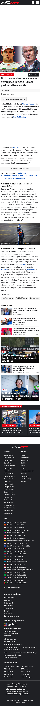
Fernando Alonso (9, 494)
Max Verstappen (28, 104)
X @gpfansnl (8, 600)
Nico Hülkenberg (9, 508)
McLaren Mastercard (27, 471)
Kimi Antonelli (8, 484)
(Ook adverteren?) (15, 587)
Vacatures (22, 686)
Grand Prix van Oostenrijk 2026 (17, 543)
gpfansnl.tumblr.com (12, 616)
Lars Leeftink (5, 90)
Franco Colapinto (9, 465)
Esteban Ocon (8, 492)
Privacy (14, 684)
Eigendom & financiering (13, 694)
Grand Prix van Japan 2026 (15, 527)
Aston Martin (25, 458)
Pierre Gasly (8, 468)
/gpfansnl (9, 611)
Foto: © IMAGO (5, 70)
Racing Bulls (25, 476)
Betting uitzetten (11, 689)
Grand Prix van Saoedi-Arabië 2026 (18, 530)
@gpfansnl (9, 603)
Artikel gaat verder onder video (20, 168)
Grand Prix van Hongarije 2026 (16, 551)
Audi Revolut (25, 460)
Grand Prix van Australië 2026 (16, 522)
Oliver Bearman (9, 489)
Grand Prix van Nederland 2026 (17, 554)
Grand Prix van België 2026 (15, 548)
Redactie (8, 684)
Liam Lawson (8, 473)
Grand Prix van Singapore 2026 (17, 567)
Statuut (16, 686)
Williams (23, 481)
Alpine (23, 455)
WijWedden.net (9, 674)
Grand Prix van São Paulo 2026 (17, 575)
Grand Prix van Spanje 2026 (15, 559)
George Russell (9, 487)
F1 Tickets (25, 694)
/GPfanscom (10, 598)
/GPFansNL (10, 605)
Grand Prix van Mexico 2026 (16, 572)
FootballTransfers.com (11, 666)
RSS (19, 684)
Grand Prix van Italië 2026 (15, 556)
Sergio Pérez (8, 513)
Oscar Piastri (8, 463)
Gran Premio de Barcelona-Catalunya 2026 (20, 541)
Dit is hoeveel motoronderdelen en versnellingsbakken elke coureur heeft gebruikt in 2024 (19, 175)
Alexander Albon (9, 479)
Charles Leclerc (9, 458)
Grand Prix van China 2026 (15, 525)
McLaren (4, 270)
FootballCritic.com (27, 666)
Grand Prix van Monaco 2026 (16, 538)
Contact (24, 684)
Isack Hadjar (8, 471)
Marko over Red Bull (7, 74)
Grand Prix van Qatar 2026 (15, 580)
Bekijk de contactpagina (10, 657)
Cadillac (23, 463)
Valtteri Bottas (8, 510)
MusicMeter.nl (25, 671)
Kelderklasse (25, 674)
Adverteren (9, 686)
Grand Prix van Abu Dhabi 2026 (17, 583)
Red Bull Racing (19, 117)
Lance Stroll (8, 497)
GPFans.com (25, 669)
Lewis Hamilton (9, 455)
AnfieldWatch (8, 677)
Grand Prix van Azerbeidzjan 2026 (17, 562)
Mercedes (31, 270)
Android (19, 689)
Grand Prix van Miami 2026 (15, 533)
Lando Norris (8, 460)
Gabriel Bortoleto (9, 505)
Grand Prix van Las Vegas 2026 (17, 577)
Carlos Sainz (8, 481)
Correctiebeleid (23, 691)
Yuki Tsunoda (8, 502)
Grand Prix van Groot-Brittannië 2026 (18, 546)
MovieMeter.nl (8, 671)
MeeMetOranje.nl (26, 677)
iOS (24, 689)
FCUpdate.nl (8, 669)
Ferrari (22, 264)
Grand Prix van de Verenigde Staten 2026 (20, 570)
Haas (22, 468)
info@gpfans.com (10, 639)
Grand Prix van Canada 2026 (16, 535)
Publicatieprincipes (12, 691)
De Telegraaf (18, 148)
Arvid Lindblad (8, 500)
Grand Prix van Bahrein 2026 (16, 564)
